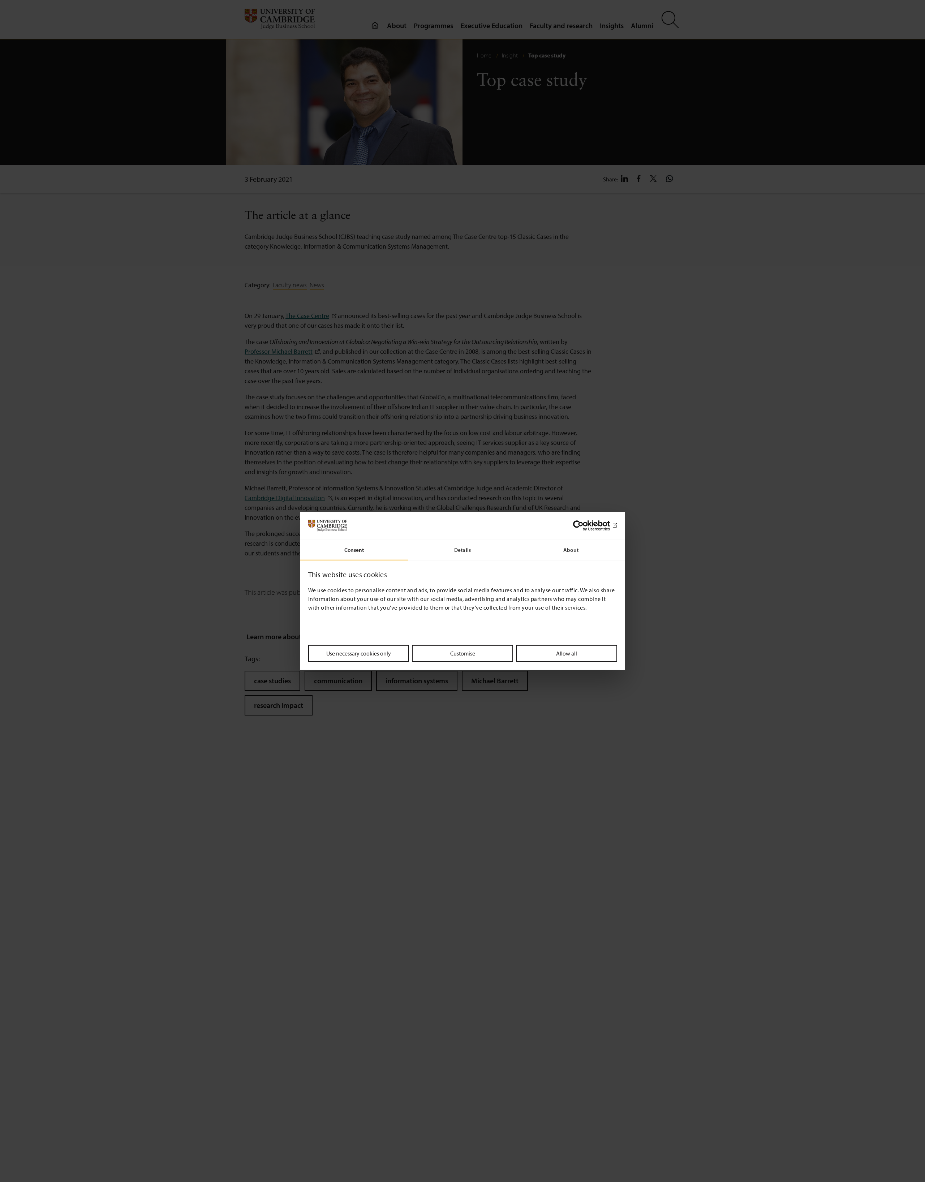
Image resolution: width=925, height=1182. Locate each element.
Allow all (566, 653)
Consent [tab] (354, 549)
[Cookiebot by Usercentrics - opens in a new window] (585, 525)
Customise (462, 653)
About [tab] (570, 549)
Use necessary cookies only (358, 653)
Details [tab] (462, 549)
